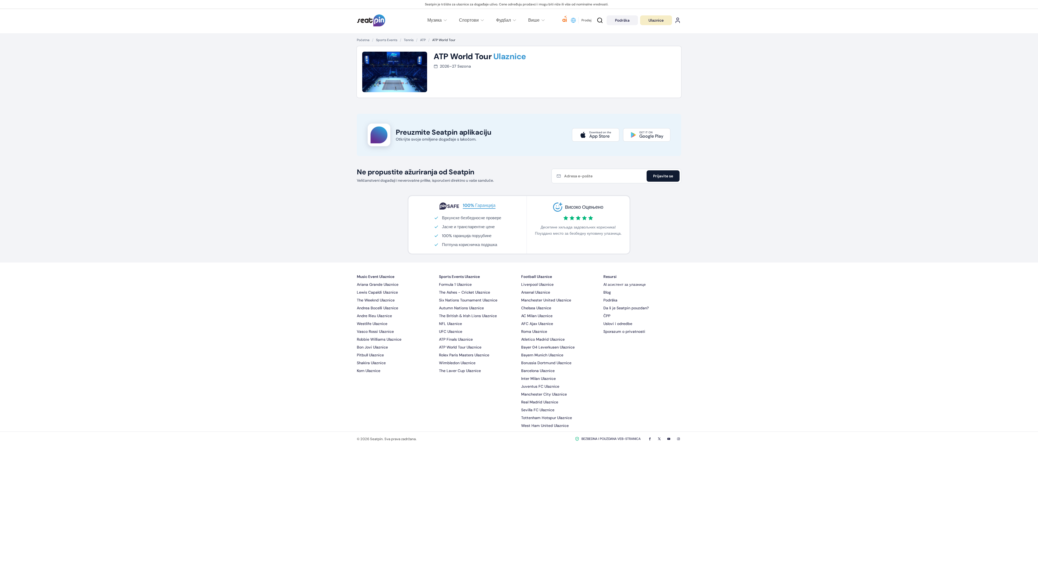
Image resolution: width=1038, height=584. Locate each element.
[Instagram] (678, 439)
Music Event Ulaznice (375, 276)
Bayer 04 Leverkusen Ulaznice (548, 347)
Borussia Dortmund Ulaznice (546, 362)
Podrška (610, 300)
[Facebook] (650, 439)
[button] (535, 20)
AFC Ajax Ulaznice (537, 323)
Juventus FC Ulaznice (540, 386)
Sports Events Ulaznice (459, 276)
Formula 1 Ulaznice (455, 284)
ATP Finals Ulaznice (456, 339)
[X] (659, 438)
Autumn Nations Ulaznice (461, 308)
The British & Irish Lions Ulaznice (468, 315)
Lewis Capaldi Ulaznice (377, 292)
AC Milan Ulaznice (537, 315)
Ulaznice (656, 20)
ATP (423, 40)
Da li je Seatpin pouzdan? (626, 308)
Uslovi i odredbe (617, 323)
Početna (363, 40)
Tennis (409, 40)
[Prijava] (677, 20)
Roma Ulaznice (534, 331)
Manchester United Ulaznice (546, 300)
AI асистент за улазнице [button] (624, 284)
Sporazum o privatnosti (624, 331)
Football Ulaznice (536, 276)
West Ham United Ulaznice (545, 425)
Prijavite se (663, 176)
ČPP (606, 315)
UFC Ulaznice (450, 331)
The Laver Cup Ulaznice (460, 370)
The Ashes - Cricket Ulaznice (464, 292)
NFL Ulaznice (450, 323)
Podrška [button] (622, 20)
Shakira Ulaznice (371, 362)
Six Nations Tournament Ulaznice (468, 300)
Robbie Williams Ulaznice (379, 339)
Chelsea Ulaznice (536, 308)
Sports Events (386, 40)
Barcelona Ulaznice (538, 370)
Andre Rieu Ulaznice (374, 315)
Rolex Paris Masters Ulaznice (464, 355)
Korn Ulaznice (368, 370)
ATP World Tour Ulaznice (460, 347)
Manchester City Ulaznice (544, 394)
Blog (607, 292)
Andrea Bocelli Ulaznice (377, 308)
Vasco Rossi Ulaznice (375, 331)
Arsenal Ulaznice (535, 292)
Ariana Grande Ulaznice (377, 284)
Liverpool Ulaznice (537, 284)
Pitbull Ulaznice (370, 355)
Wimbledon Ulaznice (457, 362)
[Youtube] (668, 439)
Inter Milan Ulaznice (538, 378)
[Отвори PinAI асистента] (564, 20)
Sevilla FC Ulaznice (537, 409)
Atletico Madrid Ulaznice (543, 339)
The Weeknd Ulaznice (376, 300)
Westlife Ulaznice (372, 323)
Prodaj (586, 20)
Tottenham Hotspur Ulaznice (546, 417)
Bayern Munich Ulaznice (542, 355)
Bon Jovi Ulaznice (372, 347)
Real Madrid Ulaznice (539, 402)
